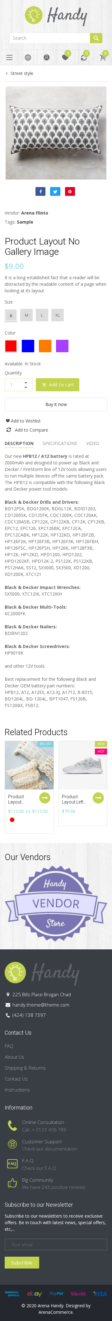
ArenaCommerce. (56, 1312)
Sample (25, 222)
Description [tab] (19, 443)
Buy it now (56, 404)
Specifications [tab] (60, 443)
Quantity (13, 373)
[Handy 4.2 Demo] (56, 16)
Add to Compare (31, 430)
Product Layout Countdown (19, 802)
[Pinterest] (70, 191)
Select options (44, 798)
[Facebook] (40, 191)
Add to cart (61, 385)
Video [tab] (92, 443)
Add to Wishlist (26, 421)
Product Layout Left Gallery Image (72, 804)
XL (57, 315)
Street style (22, 73)
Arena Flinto (34, 213)
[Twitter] (55, 191)
